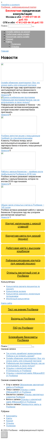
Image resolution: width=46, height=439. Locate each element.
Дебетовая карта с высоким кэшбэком (23, 249)
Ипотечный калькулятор (17, 298)
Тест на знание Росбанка (23, 309)
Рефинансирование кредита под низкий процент (23, 262)
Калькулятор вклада (16, 291)
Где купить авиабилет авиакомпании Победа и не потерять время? (23, 354)
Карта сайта (6, 303)
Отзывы (15, 46)
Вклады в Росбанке (23, 318)
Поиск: (4, 26)
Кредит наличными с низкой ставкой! (23, 225)
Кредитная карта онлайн (17, 36)
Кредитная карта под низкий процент (23, 237)
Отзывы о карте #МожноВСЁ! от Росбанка (20, 390)
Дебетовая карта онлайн (18, 34)
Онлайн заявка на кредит (18, 32)
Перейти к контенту (10, 4)
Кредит (9, 39)
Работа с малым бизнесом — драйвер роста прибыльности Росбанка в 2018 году (22, 172)
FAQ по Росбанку (23, 327)
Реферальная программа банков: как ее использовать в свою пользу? (20, 101)
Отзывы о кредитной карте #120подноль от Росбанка (19, 369)
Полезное (16, 44)
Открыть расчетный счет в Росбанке (23, 274)
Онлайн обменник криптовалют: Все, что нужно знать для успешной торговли (20, 83)
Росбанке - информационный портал (18, 7)
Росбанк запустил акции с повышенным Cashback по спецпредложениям (20, 137)
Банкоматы (11, 416)
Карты (9, 41)
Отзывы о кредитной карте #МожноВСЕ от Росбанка (23, 400)
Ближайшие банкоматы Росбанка (23, 338)
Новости (5, 95)
